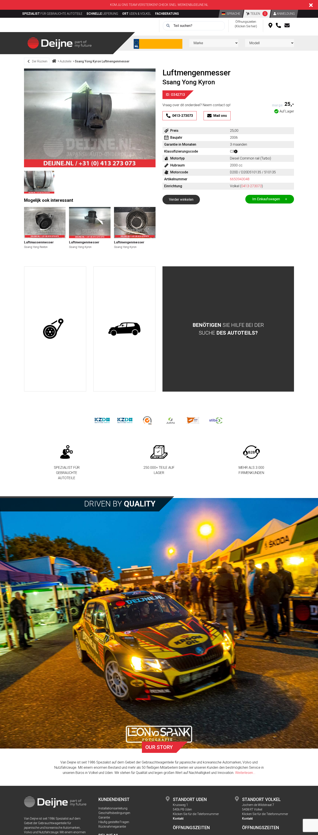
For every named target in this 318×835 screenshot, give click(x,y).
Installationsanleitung (112, 808)
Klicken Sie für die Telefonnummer (196, 814)
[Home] (54, 61)
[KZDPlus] (125, 420)
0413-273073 (251, 186)
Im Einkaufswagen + (269, 199)
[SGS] (148, 420)
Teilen (258, 13)
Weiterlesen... (245, 773)
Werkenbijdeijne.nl (193, 5)
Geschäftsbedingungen (114, 813)
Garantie (104, 817)
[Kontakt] (287, 26)
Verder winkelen (181, 199)
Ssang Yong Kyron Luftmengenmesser (102, 61)
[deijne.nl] (59, 43)
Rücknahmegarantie (112, 826)
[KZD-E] (102, 420)
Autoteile (65, 61)
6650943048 (239, 179)
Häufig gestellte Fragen (113, 822)
